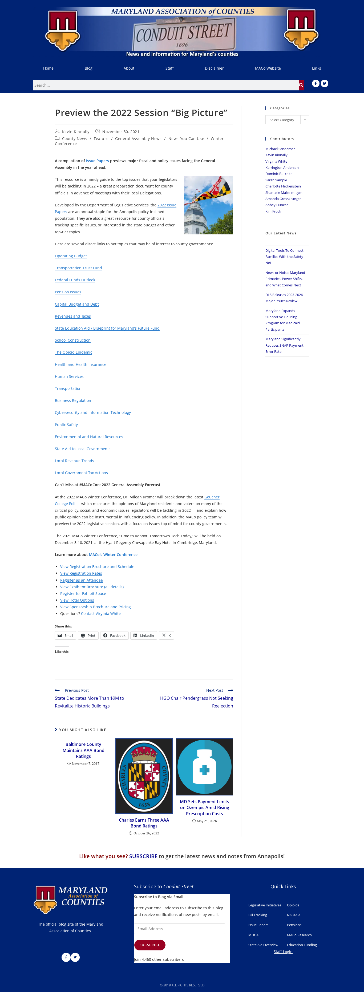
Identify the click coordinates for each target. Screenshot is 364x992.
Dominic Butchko (279, 173)
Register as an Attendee (81, 580)
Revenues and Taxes (73, 316)
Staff (169, 68)
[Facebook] (315, 83)
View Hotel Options (77, 600)
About (129, 68)
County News (74, 138)
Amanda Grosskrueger (283, 198)
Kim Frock (273, 211)
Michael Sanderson (280, 148)
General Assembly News (138, 138)
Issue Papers (97, 160)
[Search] (301, 85)
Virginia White (276, 161)
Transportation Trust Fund (78, 267)
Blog (88, 68)
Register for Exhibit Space (83, 593)
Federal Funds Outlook (75, 279)
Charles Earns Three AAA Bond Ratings (144, 823)
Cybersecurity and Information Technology (93, 412)
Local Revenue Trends (74, 460)
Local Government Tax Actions (81, 472)
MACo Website (268, 68)
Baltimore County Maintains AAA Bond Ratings (83, 750)
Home (48, 68)
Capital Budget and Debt (77, 304)
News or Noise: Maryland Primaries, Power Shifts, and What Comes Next (285, 278)
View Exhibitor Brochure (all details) (92, 586)
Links (316, 68)
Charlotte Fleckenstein (283, 186)
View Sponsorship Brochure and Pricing (95, 606)
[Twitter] (324, 83)
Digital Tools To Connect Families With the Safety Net (284, 256)
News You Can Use (186, 138)
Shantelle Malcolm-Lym (283, 192)
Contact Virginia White (101, 613)
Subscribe (150, 945)
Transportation (68, 388)
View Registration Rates (81, 573)
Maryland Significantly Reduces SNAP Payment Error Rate (284, 345)
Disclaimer (214, 68)
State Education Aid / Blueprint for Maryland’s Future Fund (107, 328)
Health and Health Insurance (80, 364)
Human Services (69, 376)
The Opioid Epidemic (73, 352)
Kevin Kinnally (76, 131)
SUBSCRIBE (143, 856)
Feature (101, 138)
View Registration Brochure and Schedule (97, 566)
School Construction (73, 340)
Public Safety (66, 424)
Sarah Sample (276, 180)
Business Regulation (73, 400)
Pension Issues (68, 291)
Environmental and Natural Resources (89, 436)
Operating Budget (71, 255)
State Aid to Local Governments (83, 448)
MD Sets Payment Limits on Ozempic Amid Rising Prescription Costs (204, 808)
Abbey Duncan (277, 204)
